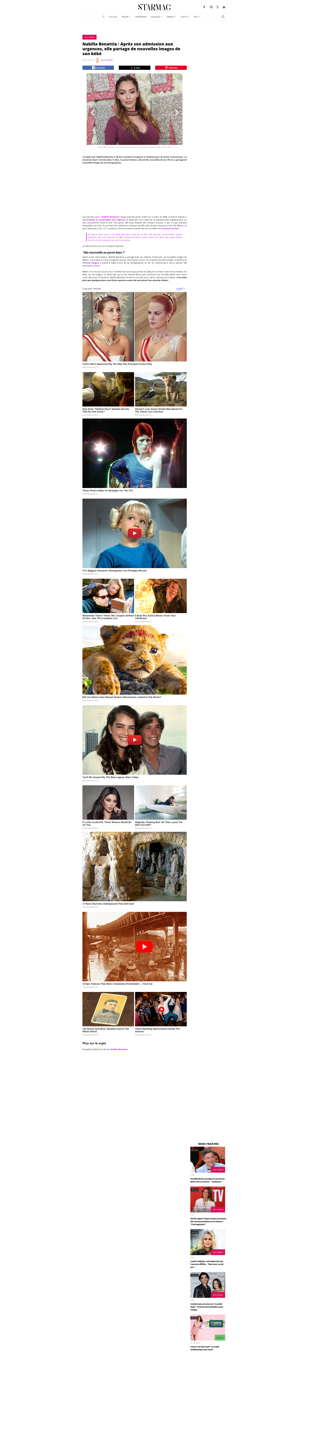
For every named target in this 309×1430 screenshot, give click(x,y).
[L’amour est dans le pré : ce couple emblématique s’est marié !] (207, 1328)
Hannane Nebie (107, 60)
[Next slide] (176, 112)
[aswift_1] (154, 25)
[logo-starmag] (154, 7)
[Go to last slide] (93, 112)
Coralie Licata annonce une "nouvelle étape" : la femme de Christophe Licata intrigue (206, 1307)
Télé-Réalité (140, 17)
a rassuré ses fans (170, 228)
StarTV (184, 17)
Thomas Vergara (90, 262)
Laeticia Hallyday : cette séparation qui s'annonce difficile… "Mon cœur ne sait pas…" (206, 1264)
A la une (113, 17)
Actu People (218, 1170)
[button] (204, 9)
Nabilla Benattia (110, 217)
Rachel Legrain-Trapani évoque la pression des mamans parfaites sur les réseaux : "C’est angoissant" (208, 1221)
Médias (170, 17)
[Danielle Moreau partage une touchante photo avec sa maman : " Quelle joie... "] (207, 1160)
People (125, 17)
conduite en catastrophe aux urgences (106, 219)
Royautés (155, 17)
